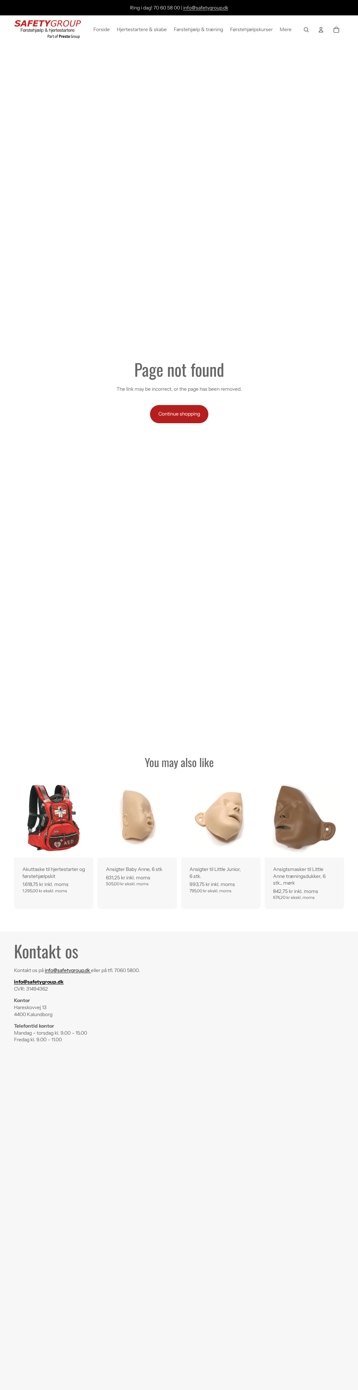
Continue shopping (179, 414)
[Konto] (321, 29)
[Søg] (306, 29)
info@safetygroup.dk (205, 8)
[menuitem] (285, 30)
